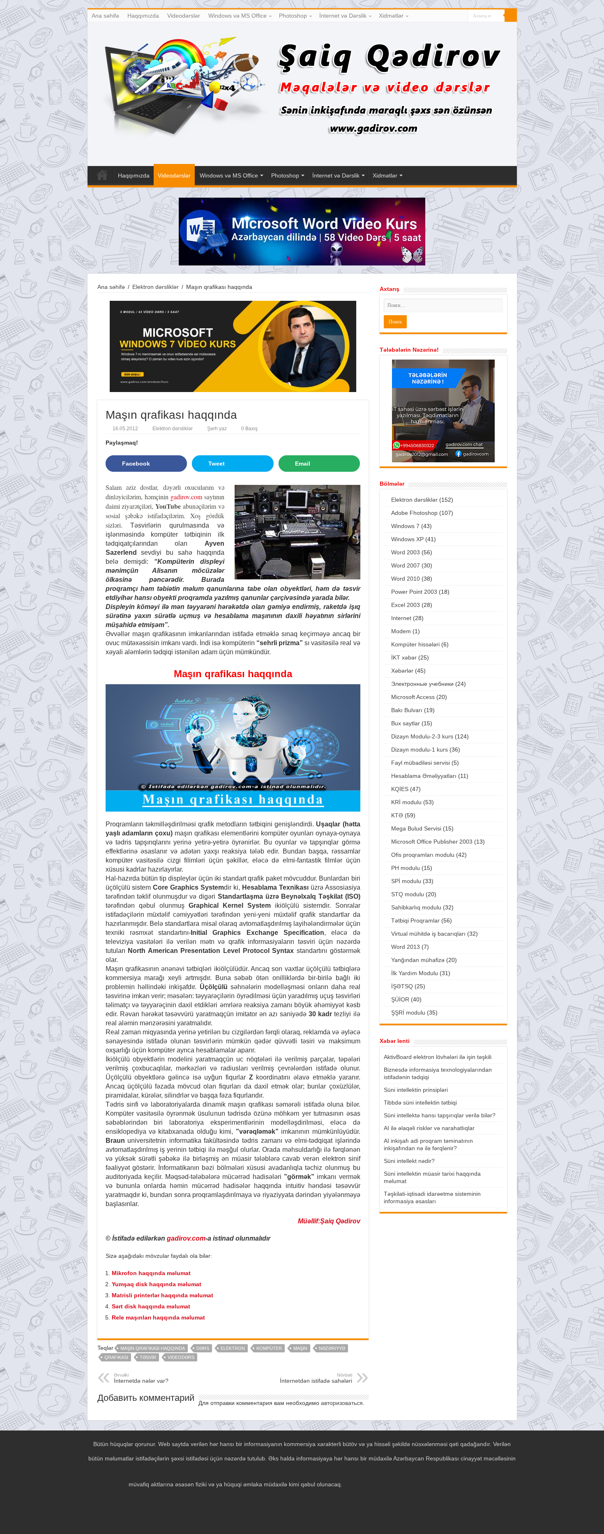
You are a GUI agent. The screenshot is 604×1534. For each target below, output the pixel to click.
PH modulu (405, 868)
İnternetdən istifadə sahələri (316, 1378)
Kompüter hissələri (415, 644)
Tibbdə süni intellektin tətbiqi (420, 1102)
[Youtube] (454, 16)
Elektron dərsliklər (155, 287)
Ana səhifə (105, 15)
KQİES (399, 789)
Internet (401, 618)
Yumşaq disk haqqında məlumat (156, 1284)
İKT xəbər (404, 657)
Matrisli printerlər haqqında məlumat (162, 1295)
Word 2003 (405, 552)
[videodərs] (302, 94)
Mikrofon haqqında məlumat (151, 1273)
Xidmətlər (391, 15)
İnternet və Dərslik (343, 15)
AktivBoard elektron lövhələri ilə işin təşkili (437, 1057)
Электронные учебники (422, 683)
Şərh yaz (217, 428)
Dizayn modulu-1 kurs (419, 749)
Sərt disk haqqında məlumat (151, 1306)
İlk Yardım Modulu (414, 973)
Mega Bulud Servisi (416, 828)
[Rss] (430, 16)
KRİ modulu (406, 802)
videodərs (181, 1357)
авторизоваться (342, 1403)
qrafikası (116, 1357)
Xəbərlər (402, 670)
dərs (202, 1348)
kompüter (269, 1348)
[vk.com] (462, 16)
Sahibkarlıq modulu (416, 907)
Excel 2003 (405, 605)
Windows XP (407, 539)
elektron (233, 1348)
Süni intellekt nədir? (409, 1161)
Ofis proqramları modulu (422, 854)
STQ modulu (407, 894)
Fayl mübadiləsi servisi (420, 762)
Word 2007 (405, 565)
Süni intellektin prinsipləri (416, 1089)
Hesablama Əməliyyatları (423, 776)
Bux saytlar (405, 723)
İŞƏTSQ (402, 986)
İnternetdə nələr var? (141, 1378)
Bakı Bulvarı (406, 710)
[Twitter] (446, 16)
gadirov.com (186, 496)
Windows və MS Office (237, 15)
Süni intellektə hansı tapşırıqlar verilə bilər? (440, 1115)
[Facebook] (438, 16)
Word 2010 (405, 578)
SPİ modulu (406, 881)
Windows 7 (405, 526)
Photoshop (293, 15)
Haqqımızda (143, 15)
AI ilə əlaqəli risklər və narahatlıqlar (429, 1128)
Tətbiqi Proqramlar (415, 920)
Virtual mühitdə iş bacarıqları (428, 933)
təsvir (148, 1357)
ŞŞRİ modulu (408, 1012)
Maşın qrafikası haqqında (152, 1348)
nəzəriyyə (332, 1348)
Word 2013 (405, 946)
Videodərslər (183, 15)
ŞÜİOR (400, 999)
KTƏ (397, 815)
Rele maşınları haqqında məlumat (158, 1317)
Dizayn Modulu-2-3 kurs (422, 736)
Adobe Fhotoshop (414, 513)
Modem (401, 631)
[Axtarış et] (511, 15)
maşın (300, 1348)
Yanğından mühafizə (418, 960)
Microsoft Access (413, 697)
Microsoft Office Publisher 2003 (432, 841)
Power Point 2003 (414, 591)
